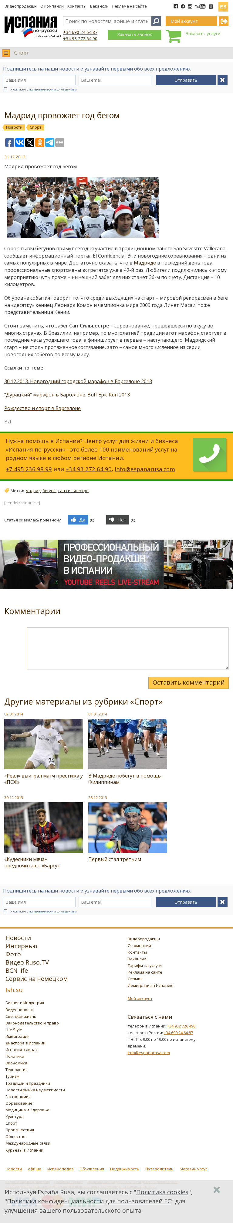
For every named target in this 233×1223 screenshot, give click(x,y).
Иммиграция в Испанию (151, 985)
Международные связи (27, 1143)
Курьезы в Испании (24, 1150)
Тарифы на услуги (145, 965)
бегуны (49, 490)
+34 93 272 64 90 (80, 38)
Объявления (91, 1169)
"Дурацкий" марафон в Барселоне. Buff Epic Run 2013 (67, 394)
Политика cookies (162, 1192)
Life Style (13, 1029)
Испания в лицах (21, 1049)
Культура (14, 1116)
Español (223, 4)
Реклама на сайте (129, 6)
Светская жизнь (20, 1016)
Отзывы (136, 978)
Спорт (21, 52)
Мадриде (145, 262)
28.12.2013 (97, 797)
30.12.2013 (13, 797)
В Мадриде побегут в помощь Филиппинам (124, 778)
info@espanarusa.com (145, 469)
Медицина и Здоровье (27, 1110)
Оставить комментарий (189, 682)
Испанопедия (60, 1169)
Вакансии (99, 6)
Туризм (12, 1076)
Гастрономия (18, 1096)
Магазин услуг (193, 1169)
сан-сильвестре (73, 490)
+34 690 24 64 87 (80, 32)
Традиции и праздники (27, 1083)
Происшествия (19, 1130)
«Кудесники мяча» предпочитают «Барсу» (32, 862)
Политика (14, 1056)
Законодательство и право (32, 1023)
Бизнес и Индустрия (24, 1002)
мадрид (33, 490)
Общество (15, 1136)
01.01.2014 (97, 714)
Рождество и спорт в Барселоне (42, 408)
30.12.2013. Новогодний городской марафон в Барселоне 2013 (78, 381)
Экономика (16, 1063)
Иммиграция (17, 1036)
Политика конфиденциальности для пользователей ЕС (89, 1201)
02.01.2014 (13, 714)
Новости (13, 1169)
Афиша (34, 1169)
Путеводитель (159, 1169)
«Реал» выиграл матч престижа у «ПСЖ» (43, 778)
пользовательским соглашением (53, 89)
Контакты (76, 6)
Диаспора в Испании (25, 1043)
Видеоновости (19, 1009)
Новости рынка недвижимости (35, 1090)
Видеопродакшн (21, 6)
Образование (18, 1103)
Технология (16, 1069)
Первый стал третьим (114, 859)
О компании (52, 6)
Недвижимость (124, 1169)
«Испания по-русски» (35, 449)
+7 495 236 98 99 (29, 469)
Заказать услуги (203, 33)
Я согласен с (43, 89)
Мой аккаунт (140, 998)
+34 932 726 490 (181, 1026)
